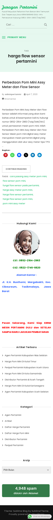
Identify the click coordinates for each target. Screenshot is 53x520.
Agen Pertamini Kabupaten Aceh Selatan (27, 391)
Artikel (8, 421)
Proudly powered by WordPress (26, 514)
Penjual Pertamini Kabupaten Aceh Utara (27, 367)
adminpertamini (13, 94)
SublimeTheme (40, 511)
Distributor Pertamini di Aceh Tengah (24, 379)
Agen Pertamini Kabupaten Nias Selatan (26, 355)
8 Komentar (10, 99)
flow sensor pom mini (14, 181)
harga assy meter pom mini (17, 190)
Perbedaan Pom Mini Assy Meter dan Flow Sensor (23, 84)
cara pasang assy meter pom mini (28, 176)
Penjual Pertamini (14, 445)
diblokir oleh (26, 490)
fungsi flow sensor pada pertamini (21, 185)
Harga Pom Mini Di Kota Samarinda (23, 373)
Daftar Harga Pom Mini (17, 433)
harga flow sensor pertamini (18, 194)
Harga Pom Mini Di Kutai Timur (20, 361)
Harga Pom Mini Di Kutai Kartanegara (24, 385)
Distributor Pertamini (16, 439)
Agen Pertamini (13, 415)
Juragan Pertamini (19, 7)
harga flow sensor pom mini (17, 199)
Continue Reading (16, 169)
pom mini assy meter (14, 203)
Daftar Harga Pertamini (17, 427)
